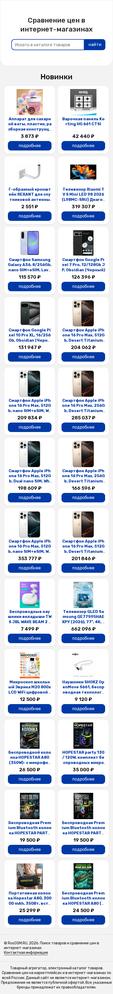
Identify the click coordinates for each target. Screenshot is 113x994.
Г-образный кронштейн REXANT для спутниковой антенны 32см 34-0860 (30, 197)
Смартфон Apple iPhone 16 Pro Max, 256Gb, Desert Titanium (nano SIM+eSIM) (83, 408)
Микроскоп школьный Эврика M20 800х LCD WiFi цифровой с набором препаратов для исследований (29, 692)
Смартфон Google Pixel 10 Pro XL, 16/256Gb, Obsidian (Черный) (30, 338)
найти (95, 44)
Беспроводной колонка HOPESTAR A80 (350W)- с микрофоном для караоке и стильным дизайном (29, 762)
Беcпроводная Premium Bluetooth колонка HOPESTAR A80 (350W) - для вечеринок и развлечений (83, 903)
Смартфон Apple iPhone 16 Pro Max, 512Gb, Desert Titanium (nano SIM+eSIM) (83, 338)
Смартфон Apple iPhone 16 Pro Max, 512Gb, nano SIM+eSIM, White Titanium (29, 408)
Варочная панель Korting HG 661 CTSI (83, 122)
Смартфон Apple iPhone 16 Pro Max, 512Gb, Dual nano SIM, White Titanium (30, 479)
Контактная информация (26, 952)
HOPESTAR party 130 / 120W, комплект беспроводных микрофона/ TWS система (83, 760)
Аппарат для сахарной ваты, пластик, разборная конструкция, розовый (30, 127)
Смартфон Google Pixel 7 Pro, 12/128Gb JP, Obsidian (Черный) (83, 264)
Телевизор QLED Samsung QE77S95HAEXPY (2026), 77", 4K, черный (83, 619)
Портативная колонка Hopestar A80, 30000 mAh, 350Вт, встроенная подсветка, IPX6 (30, 903)
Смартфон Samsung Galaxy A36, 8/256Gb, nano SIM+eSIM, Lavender (30, 267)
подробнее (30, 145)
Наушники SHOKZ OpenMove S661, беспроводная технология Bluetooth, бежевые (83, 692)
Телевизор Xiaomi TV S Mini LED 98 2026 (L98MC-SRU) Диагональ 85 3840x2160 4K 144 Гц (83, 199)
